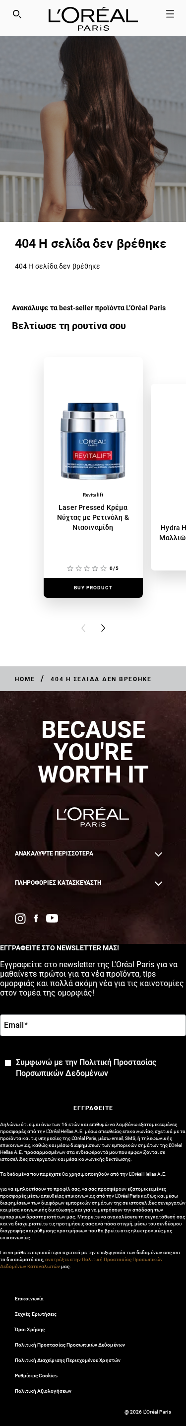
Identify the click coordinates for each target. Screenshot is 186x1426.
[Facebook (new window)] (36, 918)
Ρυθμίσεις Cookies (36, 1375)
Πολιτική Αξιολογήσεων (43, 1391)
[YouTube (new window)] (52, 918)
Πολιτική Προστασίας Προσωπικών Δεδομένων (70, 1345)
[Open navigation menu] (170, 14)
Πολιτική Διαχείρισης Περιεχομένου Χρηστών (68, 1360)
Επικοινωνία (29, 1298)
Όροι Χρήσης (30, 1329)
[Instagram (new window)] (20, 918)
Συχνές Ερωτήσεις (36, 1314)
